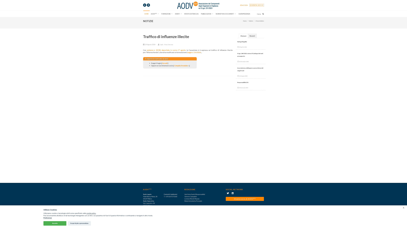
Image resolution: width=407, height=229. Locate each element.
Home (245, 21)
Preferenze (47, 218)
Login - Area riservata (166, 44)
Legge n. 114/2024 (194, 52)
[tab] (243, 36)
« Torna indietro (259, 21)
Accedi (245, 5)
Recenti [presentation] (252, 36)
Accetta (55, 223)
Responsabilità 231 (242, 82)
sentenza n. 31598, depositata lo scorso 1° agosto (166, 50)
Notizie (251, 21)
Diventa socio (256, 5)
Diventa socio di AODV (245, 199)
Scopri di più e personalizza (79, 223)
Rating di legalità (242, 42)
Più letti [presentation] (243, 36)
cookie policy (91, 213)
